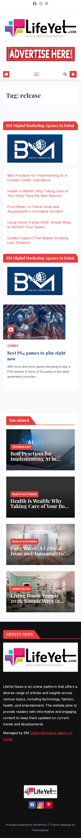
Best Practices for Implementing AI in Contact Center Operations (33, 461)
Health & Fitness (24, 494)
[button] (65, 74)
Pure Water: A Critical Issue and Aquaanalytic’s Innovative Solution (39, 553)
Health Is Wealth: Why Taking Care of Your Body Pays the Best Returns (40, 506)
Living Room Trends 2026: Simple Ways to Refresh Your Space (35, 600)
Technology (21, 446)
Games (12, 345)
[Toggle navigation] (36, 74)
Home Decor (21, 588)
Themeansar (40, 830)
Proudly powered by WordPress (27, 824)
